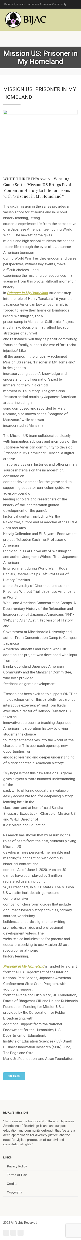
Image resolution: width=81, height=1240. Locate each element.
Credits (12, 1184)
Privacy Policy (17, 1166)
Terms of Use (17, 1175)
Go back (14, 1076)
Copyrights (14, 1192)
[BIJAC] (26, 19)
